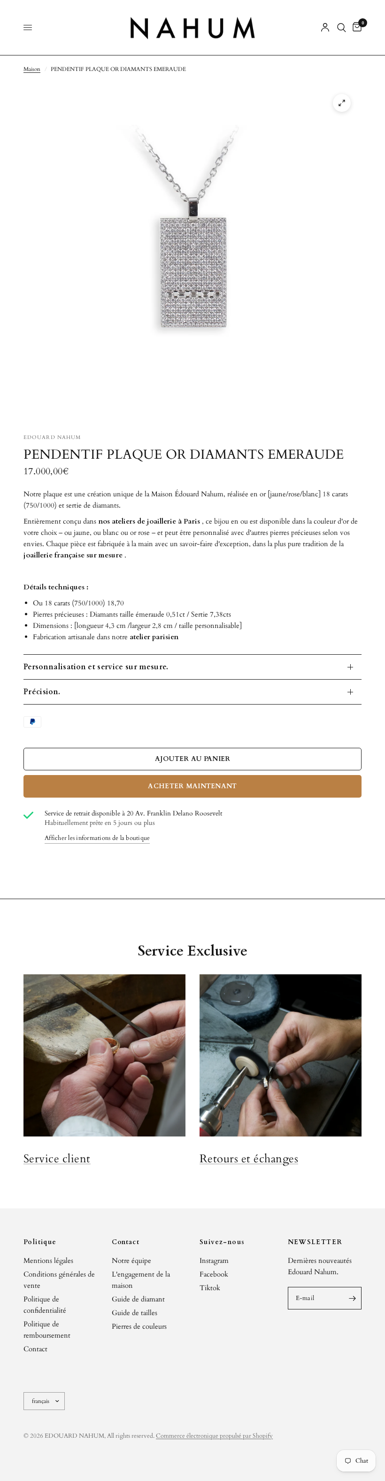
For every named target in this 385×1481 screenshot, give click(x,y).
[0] (355, 27)
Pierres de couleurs (139, 1326)
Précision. (41, 692)
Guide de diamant (138, 1299)
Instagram (214, 1260)
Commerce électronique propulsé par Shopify (214, 1436)
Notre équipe (131, 1260)
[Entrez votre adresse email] (352, 1298)
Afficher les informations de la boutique (97, 838)
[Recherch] (341, 27)
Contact (35, 1349)
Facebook (214, 1274)
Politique (40, 1242)
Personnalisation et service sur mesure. (95, 667)
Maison (31, 69)
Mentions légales (48, 1260)
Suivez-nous (222, 1242)
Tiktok (210, 1288)
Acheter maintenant (192, 786)
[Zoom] (342, 103)
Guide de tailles (134, 1312)
